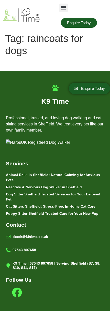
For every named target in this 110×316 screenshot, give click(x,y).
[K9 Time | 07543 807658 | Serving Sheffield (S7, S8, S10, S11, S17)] (8, 265)
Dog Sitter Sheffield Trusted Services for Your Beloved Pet (53, 196)
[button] (63, 8)
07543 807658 (24, 250)
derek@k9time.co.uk (30, 237)
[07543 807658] (8, 250)
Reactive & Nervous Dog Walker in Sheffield (44, 187)
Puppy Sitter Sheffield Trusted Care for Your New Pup (52, 213)
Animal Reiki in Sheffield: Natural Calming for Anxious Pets (53, 177)
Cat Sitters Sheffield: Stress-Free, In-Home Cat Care (50, 206)
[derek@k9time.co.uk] (8, 236)
